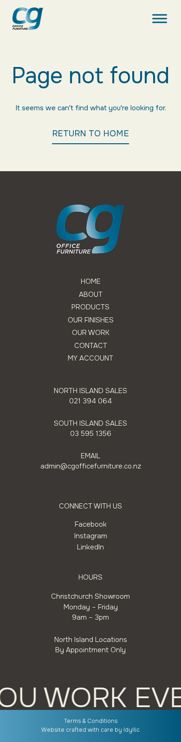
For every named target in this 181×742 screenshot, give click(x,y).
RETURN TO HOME (90, 133)
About (91, 294)
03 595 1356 (90, 433)
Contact (90, 345)
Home (91, 281)
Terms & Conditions (90, 721)
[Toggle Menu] (159, 18)
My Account (90, 358)
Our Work (91, 332)
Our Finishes (91, 320)
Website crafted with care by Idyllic (90, 730)
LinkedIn (90, 547)
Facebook (91, 524)
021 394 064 (90, 401)
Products (90, 307)
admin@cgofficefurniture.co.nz (90, 466)
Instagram (90, 536)
